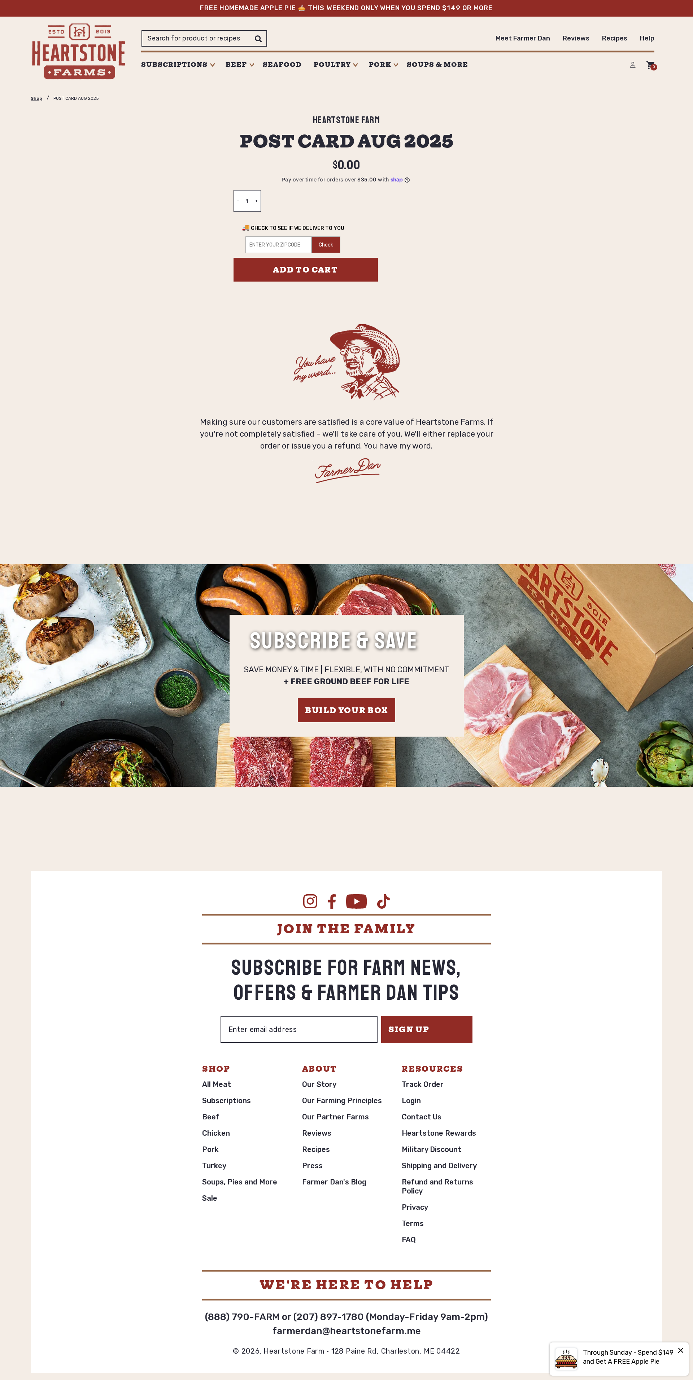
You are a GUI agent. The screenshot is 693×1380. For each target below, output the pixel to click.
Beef (210, 1117)
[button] (179, 65)
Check (326, 245)
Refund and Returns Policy (437, 1186)
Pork (210, 1149)
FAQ (409, 1239)
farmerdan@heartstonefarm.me (347, 1331)
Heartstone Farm (293, 1351)
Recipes (614, 38)
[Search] (258, 38)
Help (647, 38)
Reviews (576, 38)
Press (312, 1165)
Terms (413, 1223)
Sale (209, 1198)
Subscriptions (226, 1100)
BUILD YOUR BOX (346, 710)
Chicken (216, 1133)
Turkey (214, 1165)
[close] (681, 1351)
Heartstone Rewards (439, 1133)
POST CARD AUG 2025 (76, 98)
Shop (36, 98)
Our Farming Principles (342, 1100)
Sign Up (409, 1029)
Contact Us (421, 1117)
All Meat (216, 1084)
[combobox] (204, 38)
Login (411, 1100)
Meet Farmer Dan (523, 38)
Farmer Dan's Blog (334, 1182)
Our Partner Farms (335, 1117)
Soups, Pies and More (239, 1182)
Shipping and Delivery (439, 1165)
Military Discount (431, 1149)
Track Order (423, 1084)
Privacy (415, 1207)
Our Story (319, 1084)
